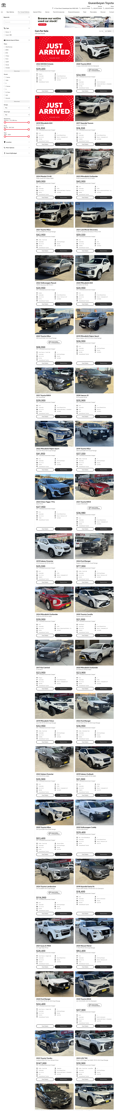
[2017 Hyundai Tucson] (94, 108)
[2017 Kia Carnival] (54, 653)
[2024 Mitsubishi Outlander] (54, 599)
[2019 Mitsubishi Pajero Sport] (94, 321)
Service (47, 12)
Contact (111, 12)
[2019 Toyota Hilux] (94, 434)
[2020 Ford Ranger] (54, 984)
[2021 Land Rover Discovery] (94, 215)
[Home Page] (3, 5)
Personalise (93, 12)
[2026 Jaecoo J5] (94, 380)
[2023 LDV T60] (94, 1043)
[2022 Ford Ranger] (94, 706)
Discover (103, 12)
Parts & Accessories (58, 12)
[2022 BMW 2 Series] (54, 1096)
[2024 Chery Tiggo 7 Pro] (54, 487)
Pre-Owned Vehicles (23, 12)
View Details (45, 91)
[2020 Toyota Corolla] (94, 599)
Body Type (7, 111)
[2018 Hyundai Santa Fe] (94, 871)
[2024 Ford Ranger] (94, 546)
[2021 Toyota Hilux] (54, 215)
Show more (17, 71)
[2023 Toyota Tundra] (54, 1043)
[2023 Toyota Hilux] (54, 321)
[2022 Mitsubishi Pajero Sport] (54, 434)
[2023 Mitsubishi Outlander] (94, 161)
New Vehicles (10, 12)
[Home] (2, 12)
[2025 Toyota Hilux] (54, 812)
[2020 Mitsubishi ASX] (94, 268)
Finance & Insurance (73, 12)
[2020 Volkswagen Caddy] (94, 812)
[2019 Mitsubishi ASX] (54, 108)
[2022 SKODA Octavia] (54, 49)
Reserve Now (63, 91)
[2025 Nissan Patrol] (94, 931)
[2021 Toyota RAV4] (54, 380)
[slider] (5, 122)
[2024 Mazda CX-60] (54, 161)
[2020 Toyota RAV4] (94, 49)
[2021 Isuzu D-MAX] (54, 931)
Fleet (84, 12)
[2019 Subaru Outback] (94, 759)
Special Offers (37, 12)
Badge (6, 105)
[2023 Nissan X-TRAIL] (94, 1096)
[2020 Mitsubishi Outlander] (94, 653)
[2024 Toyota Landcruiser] (54, 871)
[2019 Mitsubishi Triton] (54, 706)
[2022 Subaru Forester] (54, 759)
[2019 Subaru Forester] (54, 546)
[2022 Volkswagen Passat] (54, 268)
